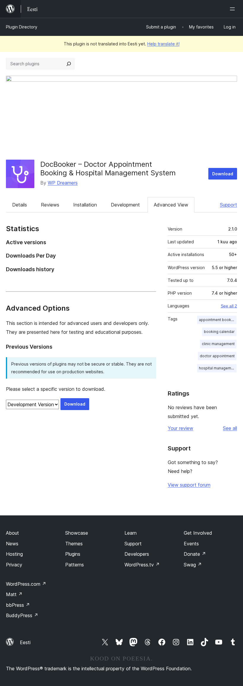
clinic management (218, 344)
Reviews (50, 205)
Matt (14, 594)
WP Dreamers (63, 183)
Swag (193, 565)
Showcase (76, 533)
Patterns (74, 565)
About (12, 533)
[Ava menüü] (233, 9)
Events (191, 544)
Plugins (72, 554)
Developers (136, 554)
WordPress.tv (142, 565)
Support (228, 205)
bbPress (18, 605)
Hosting (14, 554)
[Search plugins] (69, 64)
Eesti (25, 642)
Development (125, 205)
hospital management (217, 368)
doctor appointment (217, 356)
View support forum (189, 485)
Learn (130, 533)
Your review (180, 428)
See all (230, 428)
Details (19, 205)
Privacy (14, 565)
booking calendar (219, 331)
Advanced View (171, 205)
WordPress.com (26, 584)
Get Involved (198, 533)
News (12, 544)
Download (222, 173)
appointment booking (217, 319)
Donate (195, 554)
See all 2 (229, 306)
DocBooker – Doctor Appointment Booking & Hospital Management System (108, 168)
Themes (74, 544)
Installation (85, 205)
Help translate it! (163, 43)
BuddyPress (22, 615)
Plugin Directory (21, 26)
